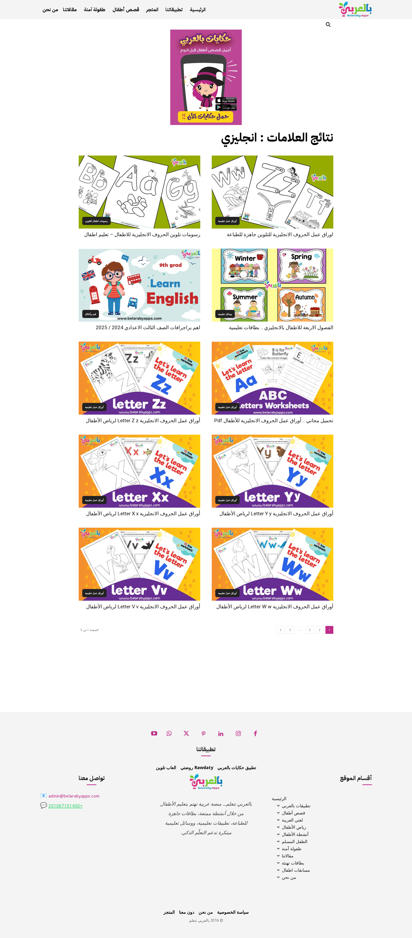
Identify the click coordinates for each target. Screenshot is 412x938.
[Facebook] (255, 734)
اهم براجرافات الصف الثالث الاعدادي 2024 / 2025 (148, 327)
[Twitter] (186, 734)
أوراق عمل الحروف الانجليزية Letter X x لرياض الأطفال (143, 513)
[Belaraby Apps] (355, 9)
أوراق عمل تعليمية (227, 221)
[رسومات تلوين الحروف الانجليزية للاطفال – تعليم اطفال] (139, 192)
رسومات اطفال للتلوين (96, 221)
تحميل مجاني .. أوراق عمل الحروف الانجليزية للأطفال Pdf (273, 420)
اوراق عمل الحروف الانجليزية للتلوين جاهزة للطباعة (280, 234)
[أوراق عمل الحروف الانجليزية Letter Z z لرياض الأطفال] (139, 378)
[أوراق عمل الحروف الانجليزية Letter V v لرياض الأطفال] (139, 564)
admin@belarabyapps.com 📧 (69, 796)
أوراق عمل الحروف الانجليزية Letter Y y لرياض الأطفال (276, 513)
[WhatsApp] (169, 734)
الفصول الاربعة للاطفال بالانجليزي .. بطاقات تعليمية (281, 327)
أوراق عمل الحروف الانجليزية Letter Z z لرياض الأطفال (143, 420)
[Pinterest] (203, 734)
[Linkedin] (220, 734)
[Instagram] (238, 734)
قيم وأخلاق (90, 314)
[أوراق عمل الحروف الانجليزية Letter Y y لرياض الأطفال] (272, 471)
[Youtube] (154, 734)
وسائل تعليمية (225, 314)
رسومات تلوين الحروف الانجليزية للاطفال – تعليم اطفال (142, 234)
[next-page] (280, 630)
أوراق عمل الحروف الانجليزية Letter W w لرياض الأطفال (274, 607)
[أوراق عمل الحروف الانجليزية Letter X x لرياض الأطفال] (139, 471)
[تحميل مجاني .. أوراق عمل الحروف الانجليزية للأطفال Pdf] (272, 378)
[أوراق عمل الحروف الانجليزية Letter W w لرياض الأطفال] (272, 564)
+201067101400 (65, 806)
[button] (328, 24)
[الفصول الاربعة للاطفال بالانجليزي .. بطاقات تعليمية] (272, 285)
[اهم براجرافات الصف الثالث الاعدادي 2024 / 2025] (139, 285)
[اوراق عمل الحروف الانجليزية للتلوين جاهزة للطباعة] (272, 192)
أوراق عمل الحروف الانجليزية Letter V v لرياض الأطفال (143, 607)
